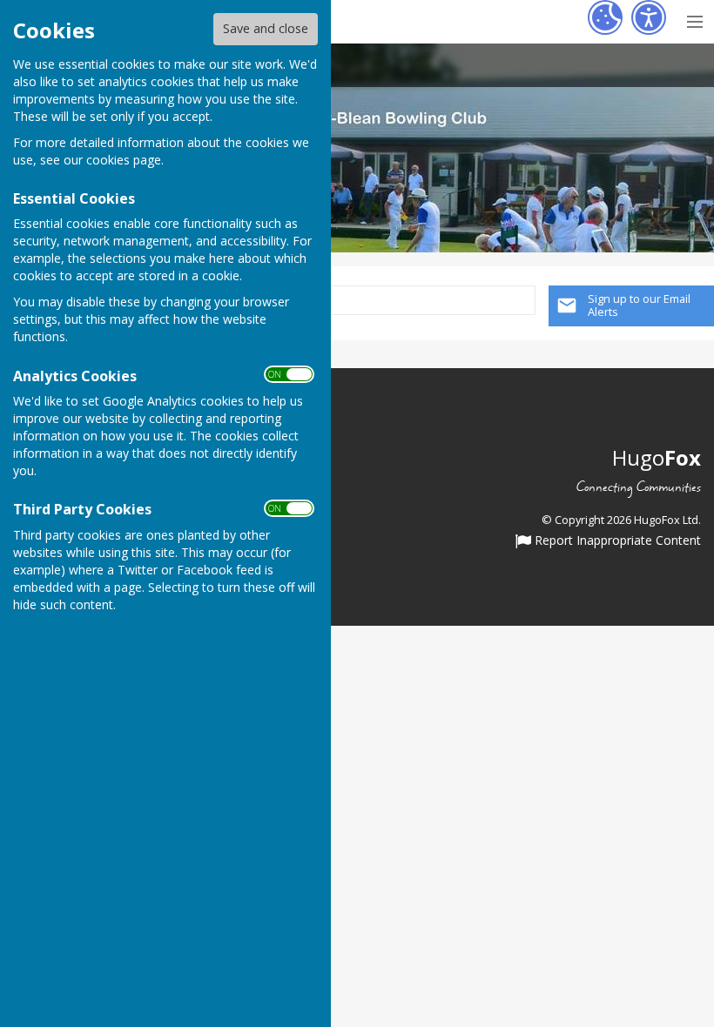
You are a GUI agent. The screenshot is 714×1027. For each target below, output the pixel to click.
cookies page (123, 159)
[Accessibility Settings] (648, 17)
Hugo (656, 457)
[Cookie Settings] (605, 17)
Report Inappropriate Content (616, 541)
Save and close (265, 28)
